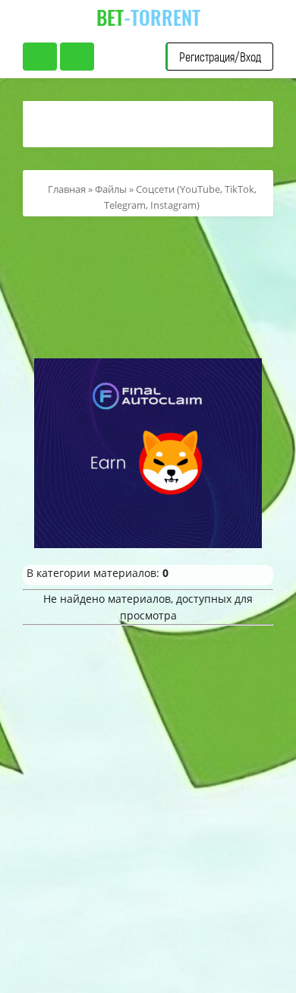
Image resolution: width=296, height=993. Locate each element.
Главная (67, 189)
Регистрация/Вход (220, 56)
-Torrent (148, 17)
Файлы (111, 189)
